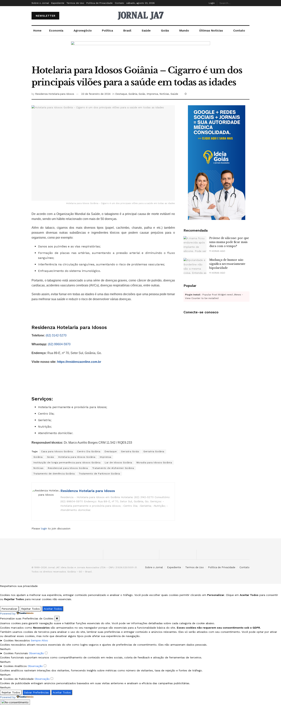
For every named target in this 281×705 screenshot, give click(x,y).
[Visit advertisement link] (140, 52)
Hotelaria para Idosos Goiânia (76, 457)
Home (37, 30)
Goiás (165, 30)
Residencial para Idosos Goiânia (68, 468)
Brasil (127, 30)
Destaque (121, 93)
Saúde (146, 30)
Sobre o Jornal (40, 3)
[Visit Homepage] (140, 15)
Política (107, 30)
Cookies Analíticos (15, 666)
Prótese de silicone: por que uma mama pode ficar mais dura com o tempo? (229, 242)
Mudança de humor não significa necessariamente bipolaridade (227, 264)
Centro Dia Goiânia (88, 451)
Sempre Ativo (39, 640)
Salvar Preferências (36, 692)
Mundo (184, 30)
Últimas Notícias (211, 30)
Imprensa (152, 93)
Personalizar (9, 608)
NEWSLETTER (45, 15)
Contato (119, 3)
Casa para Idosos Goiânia (57, 451)
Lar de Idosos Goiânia (118, 462)
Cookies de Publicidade (19, 678)
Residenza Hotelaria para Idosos (54, 93)
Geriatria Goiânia (153, 451)
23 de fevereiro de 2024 (95, 93)
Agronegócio (83, 30)
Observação (36, 653)
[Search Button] (248, 3)
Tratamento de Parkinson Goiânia (99, 473)
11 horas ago (217, 251)
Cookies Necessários (17, 640)
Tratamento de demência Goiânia (54, 473)
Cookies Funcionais (16, 653)
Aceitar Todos (53, 608)
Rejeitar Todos (30, 608)
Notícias (164, 93)
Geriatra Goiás (130, 451)
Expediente (57, 3)
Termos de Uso (75, 3)
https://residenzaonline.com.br (79, 361)
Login (212, 3)
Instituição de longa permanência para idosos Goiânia (66, 462)
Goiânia (132, 93)
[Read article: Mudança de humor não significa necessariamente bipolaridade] (195, 266)
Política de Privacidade (99, 3)
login (44, 528)
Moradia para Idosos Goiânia (154, 462)
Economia (56, 30)
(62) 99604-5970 (59, 344)
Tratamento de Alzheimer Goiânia (113, 468)
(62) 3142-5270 (56, 335)
